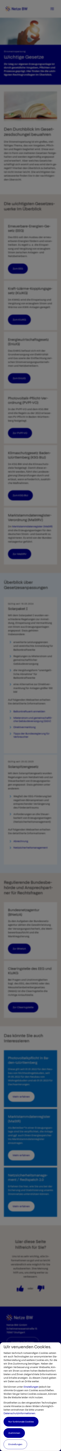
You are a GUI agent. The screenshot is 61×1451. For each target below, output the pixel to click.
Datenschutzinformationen (19, 1413)
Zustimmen (14, 1433)
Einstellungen (31, 1386)
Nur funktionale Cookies (21, 1421)
